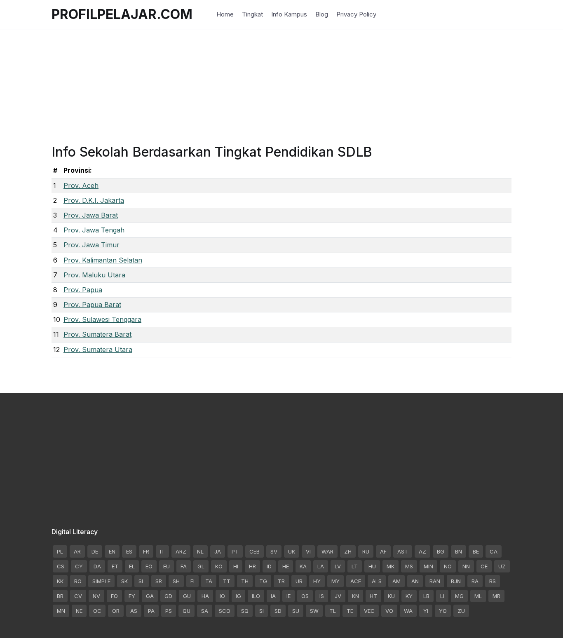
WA (408, 611)
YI (425, 611)
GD (168, 596)
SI (261, 611)
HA (205, 596)
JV (338, 596)
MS (409, 566)
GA (150, 596)
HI (235, 566)
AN (415, 581)
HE (285, 566)
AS (133, 611)
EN (112, 551)
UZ (502, 566)
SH (176, 581)
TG (263, 581)
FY (132, 596)
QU (186, 611)
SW (314, 611)
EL (132, 566)
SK (124, 581)
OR (116, 611)
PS (168, 611)
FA (184, 566)
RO (78, 581)
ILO (256, 596)
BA (475, 581)
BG (440, 551)
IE (288, 596)
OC (97, 611)
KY (409, 596)
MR (496, 596)
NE (79, 611)
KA (303, 566)
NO (448, 566)
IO (222, 596)
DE (94, 551)
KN (355, 596)
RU (365, 551)
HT (373, 596)
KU (391, 596)
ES (129, 551)
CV (78, 596)
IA (273, 596)
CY (79, 566)
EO (148, 566)
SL (141, 581)
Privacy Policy (356, 14)
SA (204, 611)
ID (269, 566)
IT (162, 551)
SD (278, 611)
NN (466, 566)
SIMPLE (101, 581)
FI (192, 581)
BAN (434, 581)
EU (166, 566)
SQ (245, 611)
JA (217, 551)
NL (200, 551)
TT (226, 581)
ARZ (181, 551)
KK (60, 581)
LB (426, 596)
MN (61, 611)
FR (146, 551)
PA (151, 611)
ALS (377, 581)
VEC (369, 611)
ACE (355, 581)
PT (235, 551)
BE (476, 551)
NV (96, 596)
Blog (321, 14)
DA (97, 566)
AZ (422, 551)
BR (60, 596)
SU (295, 611)
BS (492, 581)
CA (493, 551)
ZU (461, 611)
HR (252, 566)
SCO (224, 611)
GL (200, 566)
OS (305, 596)
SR (158, 581)
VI (308, 551)
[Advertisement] (281, 86)
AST (402, 551)
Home (225, 14)
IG (238, 596)
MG (459, 596)
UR (299, 581)
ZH (348, 551)
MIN (428, 566)
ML (478, 596)
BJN (456, 581)
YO (443, 611)
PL (60, 551)
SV (273, 551)
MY (335, 581)
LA (320, 566)
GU (187, 596)
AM (396, 581)
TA (208, 581)
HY (317, 581)
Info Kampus (289, 14)
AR (77, 551)
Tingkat (252, 14)
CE (484, 566)
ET (115, 566)
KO (219, 566)
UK (291, 551)
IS (321, 596)
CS (60, 566)
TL (332, 611)
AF (383, 551)
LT (355, 566)
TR (281, 581)
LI (442, 596)
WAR (327, 551)
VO (389, 611)
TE (350, 611)
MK (390, 566)
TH (245, 581)
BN (458, 551)
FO (114, 596)
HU (372, 566)
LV (338, 566)
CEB (254, 551)
